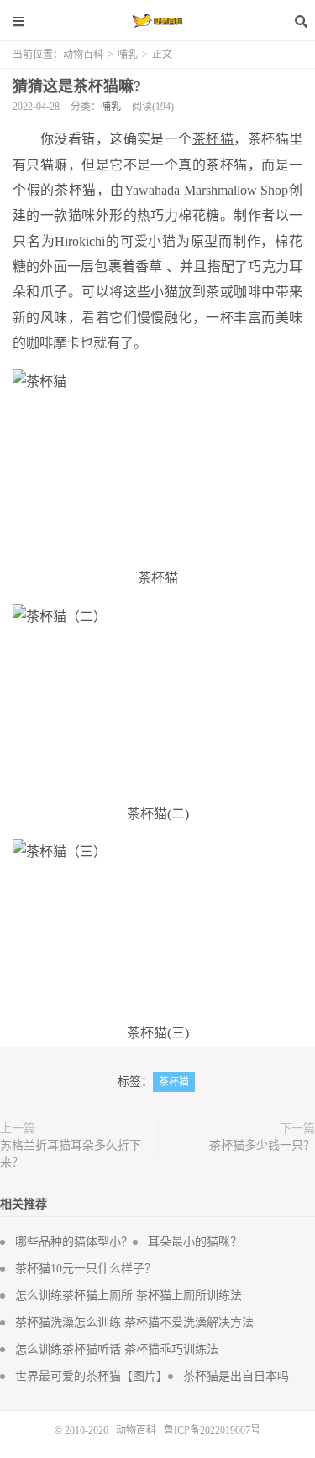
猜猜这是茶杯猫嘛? (77, 86)
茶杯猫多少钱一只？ (262, 1145)
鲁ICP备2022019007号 (212, 1430)
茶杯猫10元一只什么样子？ (85, 1268)
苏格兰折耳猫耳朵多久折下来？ (70, 1153)
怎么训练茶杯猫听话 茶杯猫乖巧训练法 (116, 1349)
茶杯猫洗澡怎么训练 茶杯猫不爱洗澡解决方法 (134, 1322)
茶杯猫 (174, 1082)
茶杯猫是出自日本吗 (236, 1376)
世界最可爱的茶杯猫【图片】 (91, 1376)
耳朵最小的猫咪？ (195, 1242)
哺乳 (128, 54)
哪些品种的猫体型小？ (74, 1242)
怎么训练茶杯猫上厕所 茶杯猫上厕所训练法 (128, 1295)
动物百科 (158, 21)
